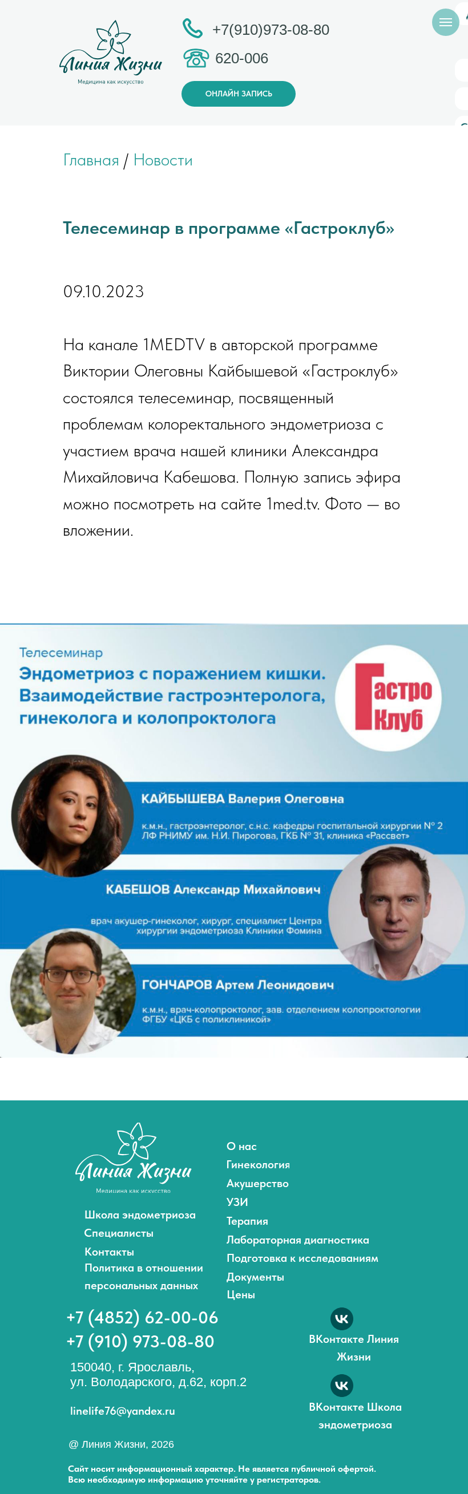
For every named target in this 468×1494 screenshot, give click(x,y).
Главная (91, 159)
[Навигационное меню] (445, 22)
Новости (160, 159)
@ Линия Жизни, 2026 (121, 1444)
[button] (238, 94)
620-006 (241, 58)
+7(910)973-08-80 (270, 29)
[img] (133, 1158)
